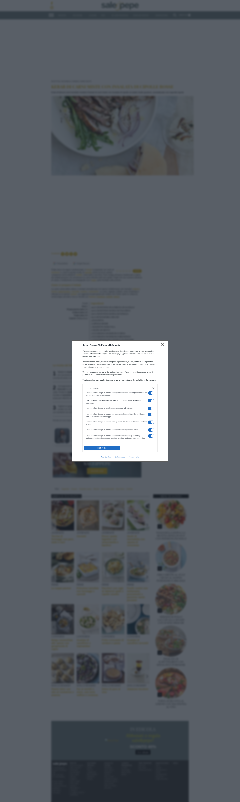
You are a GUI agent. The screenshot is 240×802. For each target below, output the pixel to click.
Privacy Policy (134, 457)
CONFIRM (102, 448)
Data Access (120, 457)
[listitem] (120, 388)
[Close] (163, 345)
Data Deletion (105, 457)
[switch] (151, 393)
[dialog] (120, 401)
